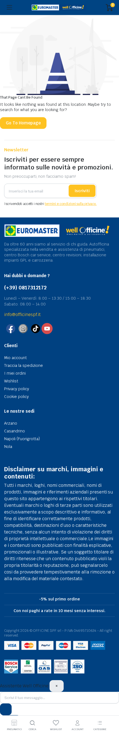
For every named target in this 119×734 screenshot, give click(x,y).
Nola (8, 446)
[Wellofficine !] (59, 7)
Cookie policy (16, 396)
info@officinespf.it (22, 314)
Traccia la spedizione (23, 365)
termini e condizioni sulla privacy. (71, 204)
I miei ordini (15, 373)
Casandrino (14, 431)
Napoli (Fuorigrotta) (22, 438)
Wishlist (11, 381)
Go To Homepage (23, 123)
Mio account (15, 357)
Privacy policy (16, 388)
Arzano (10, 423)
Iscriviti (82, 190)
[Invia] (6, 709)
